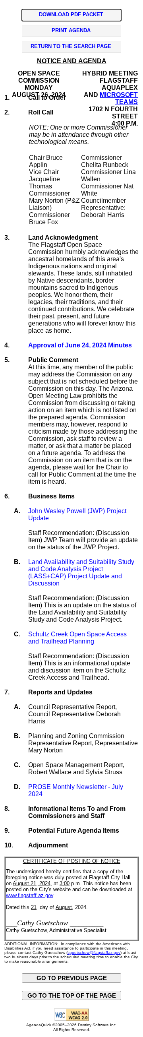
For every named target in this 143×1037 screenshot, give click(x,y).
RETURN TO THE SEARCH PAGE (71, 46)
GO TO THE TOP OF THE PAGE (72, 995)
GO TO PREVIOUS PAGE (71, 978)
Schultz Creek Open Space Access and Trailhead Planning (77, 638)
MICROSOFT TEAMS (119, 98)
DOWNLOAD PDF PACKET (71, 14)
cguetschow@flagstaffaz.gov (94, 952)
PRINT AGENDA (71, 30)
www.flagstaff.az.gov (29, 895)
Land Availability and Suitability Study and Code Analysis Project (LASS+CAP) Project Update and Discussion (81, 572)
